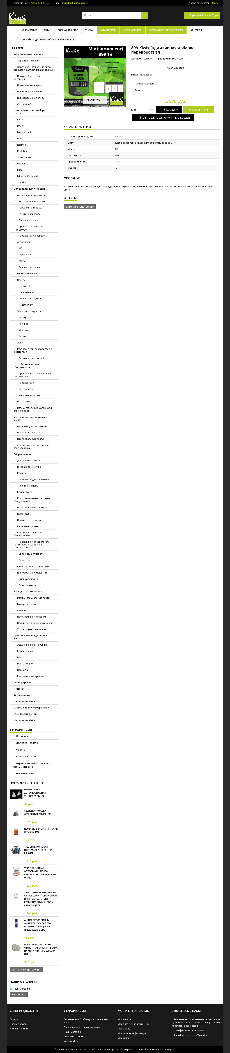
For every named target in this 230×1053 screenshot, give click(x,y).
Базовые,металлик (29, 267)
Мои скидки (124, 1038)
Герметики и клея (27, 273)
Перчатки (23, 669)
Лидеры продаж (19, 1028)
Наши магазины (25, 773)
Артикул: (136, 58)
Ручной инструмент (28, 526)
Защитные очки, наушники (32, 644)
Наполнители (26, 292)
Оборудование (22, 454)
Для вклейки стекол (28, 460)
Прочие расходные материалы (35, 623)
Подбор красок (22, 682)
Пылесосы (23, 513)
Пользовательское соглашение (82, 1027)
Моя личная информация (132, 1033)
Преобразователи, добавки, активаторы (33, 375)
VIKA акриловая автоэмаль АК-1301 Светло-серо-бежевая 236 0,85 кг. (40, 872)
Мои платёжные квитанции (133, 1024)
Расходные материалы (27, 591)
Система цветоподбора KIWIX (166, 30)
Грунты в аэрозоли (29, 213)
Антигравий (25, 317)
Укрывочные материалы (31, 629)
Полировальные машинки (32, 507)
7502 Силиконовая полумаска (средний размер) (38, 850)
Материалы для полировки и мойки (31, 418)
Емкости (22, 610)
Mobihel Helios (25, 132)
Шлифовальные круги (29, 85)
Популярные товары (26, 783)
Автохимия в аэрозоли (31, 201)
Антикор (23, 323)
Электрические (27, 585)
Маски (20, 657)
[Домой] (14, 30)
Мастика (23, 330)
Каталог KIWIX (108, 30)
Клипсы (21, 473)
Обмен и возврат (26, 756)
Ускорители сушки (29, 395)
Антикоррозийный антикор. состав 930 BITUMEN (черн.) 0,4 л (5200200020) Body (37, 924)
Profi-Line (22, 151)
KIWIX (180, 58)
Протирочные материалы (32, 616)
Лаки (20, 342)
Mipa (20, 169)
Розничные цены (28, 485)
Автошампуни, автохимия (32, 426)
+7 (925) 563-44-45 (39, 2)
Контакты (196, 30)
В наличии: (138, 74)
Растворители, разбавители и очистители (32, 350)
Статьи (89, 30)
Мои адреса (124, 1028)
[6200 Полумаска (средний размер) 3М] (16, 814)
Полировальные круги (30, 432)
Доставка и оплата (27, 742)
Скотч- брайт (24, 104)
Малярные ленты (27, 604)
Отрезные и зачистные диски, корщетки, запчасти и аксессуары (33, 68)
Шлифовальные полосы (31, 97)
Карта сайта (71, 1041)
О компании (29, 30)
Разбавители (26, 382)
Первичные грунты (29, 298)
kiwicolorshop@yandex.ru (75, 2)
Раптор (22, 336)
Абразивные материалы (28, 54)
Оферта (20, 749)
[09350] (16, 794)
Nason (20, 138)
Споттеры (24, 560)
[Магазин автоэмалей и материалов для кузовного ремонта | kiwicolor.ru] (17, 15)
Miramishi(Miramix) (27, 176)
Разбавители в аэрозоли (32, 235)
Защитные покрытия (29, 311)
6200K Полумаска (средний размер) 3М (37, 812)
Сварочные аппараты (31, 553)
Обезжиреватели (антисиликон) (27, 366)
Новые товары (18, 1024)
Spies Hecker (24, 157)
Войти (214, 2)
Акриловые (25, 254)
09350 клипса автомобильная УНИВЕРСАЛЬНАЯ (35, 793)
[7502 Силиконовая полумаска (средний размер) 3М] (16, 850)
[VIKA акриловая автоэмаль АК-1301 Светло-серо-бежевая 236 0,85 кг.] (16, 871)
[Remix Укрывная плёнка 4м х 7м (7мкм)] (16, 832)
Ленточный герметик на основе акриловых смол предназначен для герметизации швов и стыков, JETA (40, 899)
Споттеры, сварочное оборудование (27, 534)
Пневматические (28, 579)
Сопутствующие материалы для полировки (31, 446)
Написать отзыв (144, 83)
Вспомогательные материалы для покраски (32, 409)
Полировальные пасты (30, 438)
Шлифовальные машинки (32, 572)
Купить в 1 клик (198, 109)
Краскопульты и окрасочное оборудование (31, 500)
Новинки (18, 688)
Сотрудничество (68, 30)
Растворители (26, 389)
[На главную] (13, 39)
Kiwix (20, 119)
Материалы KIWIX (132, 30)
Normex (21, 144)
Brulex (20, 125)
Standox (21, 182)
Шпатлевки (24, 401)
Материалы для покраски (29, 188)
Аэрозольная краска (30, 207)
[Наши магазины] (34, 988)
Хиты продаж (21, 695)
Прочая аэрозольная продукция (29, 228)
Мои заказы (125, 1019)
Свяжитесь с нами (74, 1036)
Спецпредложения (24, 713)
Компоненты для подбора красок (29, 112)
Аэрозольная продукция (31, 195)
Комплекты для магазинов (33, 479)
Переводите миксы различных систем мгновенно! (32, 765)
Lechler (21, 163)
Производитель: (166, 58)
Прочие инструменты (29, 520)
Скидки (14, 1019)
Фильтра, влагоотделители (33, 566)
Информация (21, 730)
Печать (138, 90)
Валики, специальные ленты (33, 597)
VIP (20, 248)
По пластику (25, 304)
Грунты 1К (24, 286)
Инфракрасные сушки (29, 466)
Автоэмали (23, 242)
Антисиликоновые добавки (34, 358)
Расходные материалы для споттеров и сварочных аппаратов (32, 544)
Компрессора (25, 492)
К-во (133, 109)
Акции (47, 30)
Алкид (22, 260)
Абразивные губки (28, 60)
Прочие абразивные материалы (27, 77)
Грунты (21, 279)
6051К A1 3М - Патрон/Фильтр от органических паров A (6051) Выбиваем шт (41, 949)
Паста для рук (25, 663)
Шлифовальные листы (30, 91)
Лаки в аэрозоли (28, 220)
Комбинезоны (25, 651)
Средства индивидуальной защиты (30, 637)
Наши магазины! (24, 982)
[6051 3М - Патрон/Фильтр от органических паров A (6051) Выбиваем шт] (16, 948)
